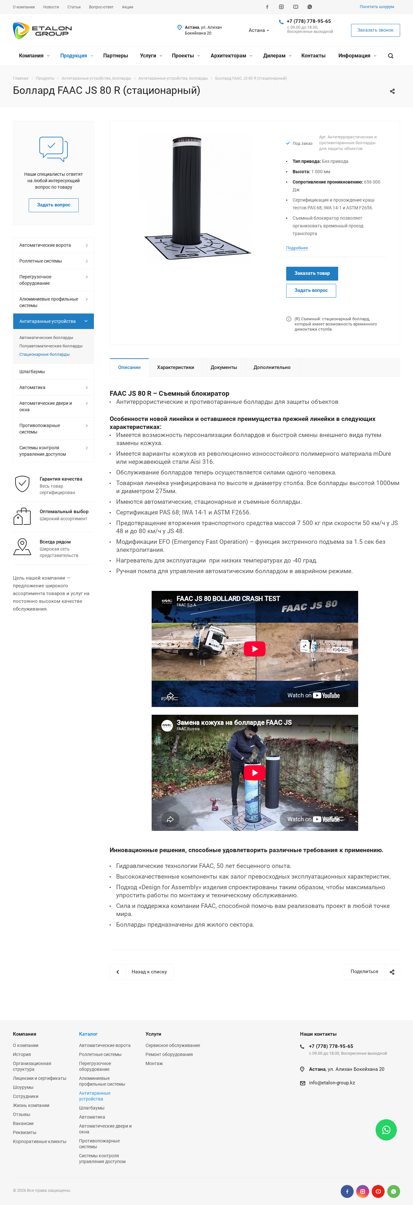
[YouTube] (295, 7)
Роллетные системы (40, 261)
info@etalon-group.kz (332, 1083)
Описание (129, 367)
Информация (355, 56)
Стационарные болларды (44, 354)
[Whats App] (310, 7)
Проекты (183, 56)
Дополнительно (272, 367)
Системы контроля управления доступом (42, 451)
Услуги (148, 56)
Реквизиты (24, 1132)
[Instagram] (281, 7)
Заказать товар (312, 273)
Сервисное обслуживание (173, 1045)
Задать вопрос (311, 290)
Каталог (88, 1034)
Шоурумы (23, 1087)
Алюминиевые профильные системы (48, 302)
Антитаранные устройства (47, 321)
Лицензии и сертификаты (39, 1078)
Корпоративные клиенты (39, 1141)
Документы (224, 367)
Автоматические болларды (46, 337)
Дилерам (275, 56)
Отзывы (21, 1114)
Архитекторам (229, 56)
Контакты (313, 56)
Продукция (74, 56)
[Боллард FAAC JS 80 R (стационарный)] (195, 198)
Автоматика (32, 387)
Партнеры (115, 56)
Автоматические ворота (45, 245)
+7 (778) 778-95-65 (309, 21)
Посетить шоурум (377, 6)
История (22, 1054)
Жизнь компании (31, 1105)
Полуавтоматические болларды (51, 346)
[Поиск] (390, 55)
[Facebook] (267, 7)
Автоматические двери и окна (45, 406)
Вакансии (23, 1123)
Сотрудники (25, 1096)
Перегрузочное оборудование (35, 280)
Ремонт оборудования (169, 1054)
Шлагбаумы (32, 371)
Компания (32, 56)
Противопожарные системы (39, 428)
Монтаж (154, 1063)
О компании (25, 1045)
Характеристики (175, 367)
